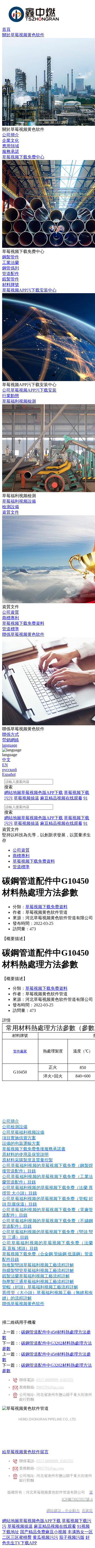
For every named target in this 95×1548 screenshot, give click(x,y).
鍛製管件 (10, 279)
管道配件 (10, 273)
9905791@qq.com (50, 1387)
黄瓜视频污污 (45, 1537)
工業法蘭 (10, 262)
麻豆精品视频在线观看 (55, 1526)
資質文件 (10, 512)
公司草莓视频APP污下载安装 (29, 390)
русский (9, 769)
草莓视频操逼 (20, 1526)
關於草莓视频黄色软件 (23, 35)
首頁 (6, 29)
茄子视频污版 (71, 1537)
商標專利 (10, 618)
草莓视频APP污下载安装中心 (29, 290)
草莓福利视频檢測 (19, 401)
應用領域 (10, 146)
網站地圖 (10, 1521)
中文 (6, 759)
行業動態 (10, 395)
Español (9, 774)
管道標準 (10, 629)
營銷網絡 (10, 740)
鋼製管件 (10, 257)
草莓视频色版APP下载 (40, 1521)
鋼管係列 (10, 268)
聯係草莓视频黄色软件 (23, 634)
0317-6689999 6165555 (54, 1380)
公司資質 (10, 612)
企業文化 (10, 140)
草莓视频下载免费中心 (23, 157)
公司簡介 (10, 135)
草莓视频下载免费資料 (23, 623)
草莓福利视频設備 (19, 501)
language (9, 745)
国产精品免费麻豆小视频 (43, 1532)
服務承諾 (10, 151)
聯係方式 (10, 734)
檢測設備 (10, 507)
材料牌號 (10, 284)
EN (5, 765)
